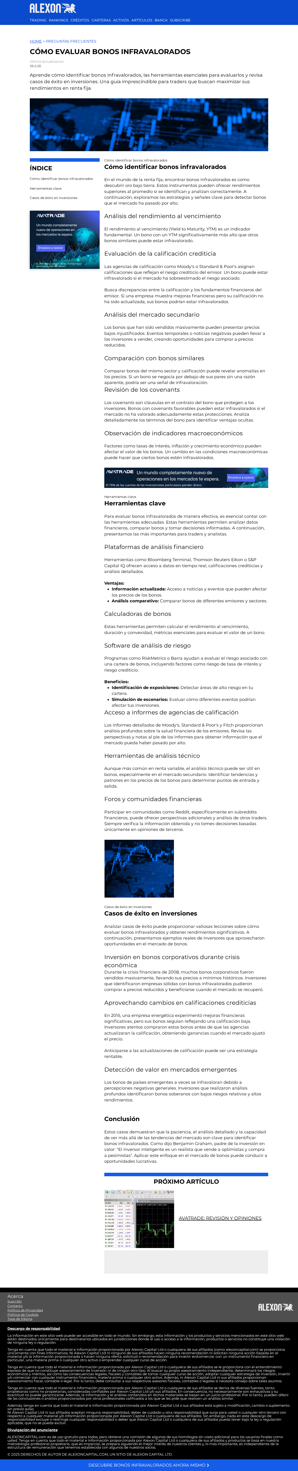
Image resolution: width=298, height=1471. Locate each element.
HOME (36, 41)
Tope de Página (19, 1319)
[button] (121, 20)
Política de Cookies (22, 1315)
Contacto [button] (15, 1306)
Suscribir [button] (14, 1301)
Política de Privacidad (25, 1310)
